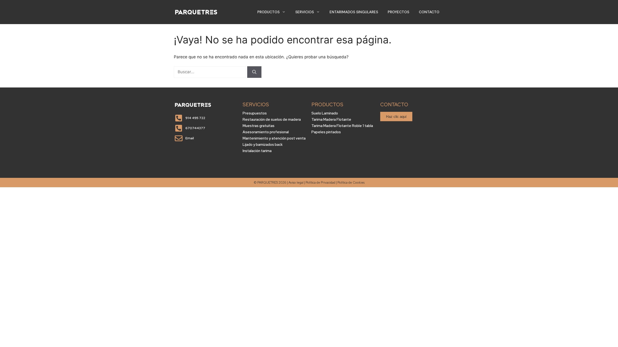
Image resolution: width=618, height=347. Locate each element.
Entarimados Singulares (354, 12)
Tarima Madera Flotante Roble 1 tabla (342, 125)
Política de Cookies (351, 182)
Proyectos (398, 12)
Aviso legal (295, 182)
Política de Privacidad (320, 182)
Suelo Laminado (324, 113)
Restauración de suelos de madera (272, 119)
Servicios (304, 12)
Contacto (429, 12)
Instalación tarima (257, 150)
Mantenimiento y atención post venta (274, 138)
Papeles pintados (326, 132)
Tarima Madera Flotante (331, 119)
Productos (268, 12)
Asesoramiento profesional (266, 132)
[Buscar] (254, 72)
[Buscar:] (210, 71)
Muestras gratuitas (258, 125)
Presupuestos (255, 113)
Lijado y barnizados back (263, 144)
